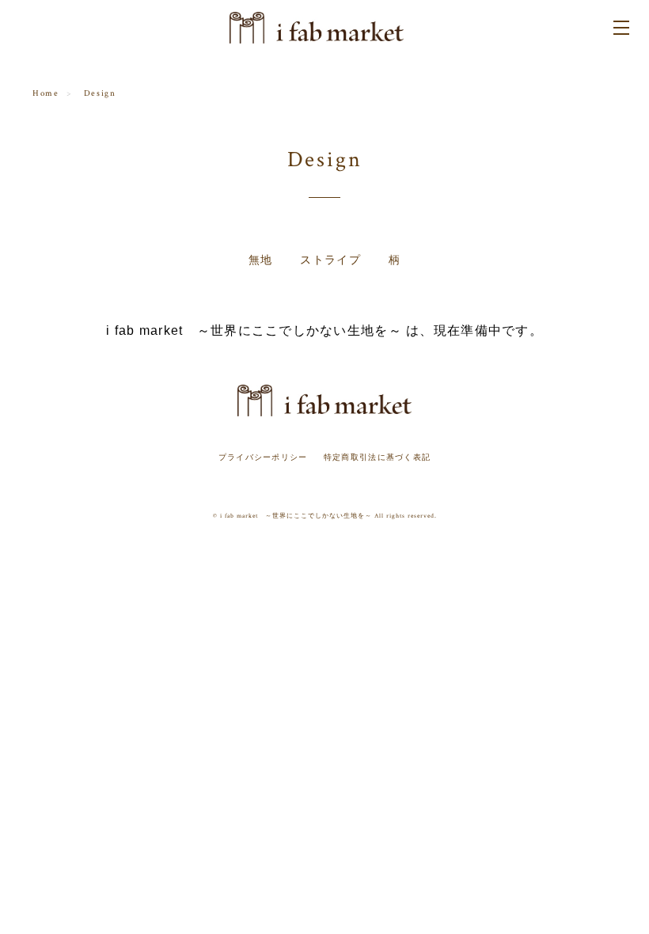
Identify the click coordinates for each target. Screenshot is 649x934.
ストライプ (330, 260)
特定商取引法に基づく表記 (377, 457)
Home (45, 93)
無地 (261, 260)
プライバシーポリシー (263, 457)
